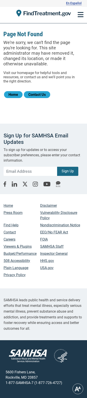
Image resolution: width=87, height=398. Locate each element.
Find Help (11, 225)
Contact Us (37, 94)
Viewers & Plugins (18, 246)
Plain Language (16, 268)
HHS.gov (47, 261)
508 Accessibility (17, 261)
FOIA (44, 239)
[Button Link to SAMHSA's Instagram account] (35, 184)
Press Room (13, 213)
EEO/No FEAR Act (54, 232)
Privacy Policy (15, 275)
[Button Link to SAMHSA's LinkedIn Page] (14, 184)
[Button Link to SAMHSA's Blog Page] (58, 184)
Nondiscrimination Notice (60, 225)
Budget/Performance (20, 253)
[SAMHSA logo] (28, 356)
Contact (10, 232)
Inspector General (54, 253)
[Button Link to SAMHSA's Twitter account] (25, 184)
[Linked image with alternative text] (57, 355)
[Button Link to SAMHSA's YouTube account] (46, 184)
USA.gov (47, 268)
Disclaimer (48, 205)
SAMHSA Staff (52, 246)
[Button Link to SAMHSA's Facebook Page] (5, 184)
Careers (9, 239)
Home (13, 94)
